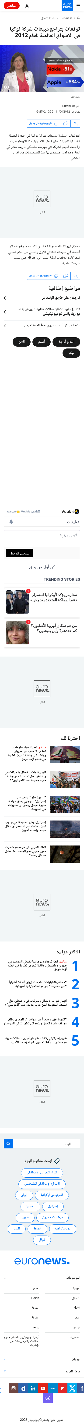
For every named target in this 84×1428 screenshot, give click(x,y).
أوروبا (76, 1288)
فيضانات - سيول (52, 1218)
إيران (24, 1195)
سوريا (25, 1218)
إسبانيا (30, 1206)
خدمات (75, 1360)
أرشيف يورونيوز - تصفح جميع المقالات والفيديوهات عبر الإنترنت (21, 1341)
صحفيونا (75, 1337)
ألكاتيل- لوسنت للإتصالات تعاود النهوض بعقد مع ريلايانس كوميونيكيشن (49, 311)
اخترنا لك (70, 738)
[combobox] (42, 1143)
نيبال (42, 1240)
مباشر (11, 5)
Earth (35, 1298)
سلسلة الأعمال (48, 19)
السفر (77, 1318)
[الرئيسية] (78, 18)
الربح (21, 342)
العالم (36, 1288)
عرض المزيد (73, 1372)
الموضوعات (73, 1278)
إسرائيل (53, 1206)
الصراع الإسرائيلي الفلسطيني (42, 1184)
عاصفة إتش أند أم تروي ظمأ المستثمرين (52, 325)
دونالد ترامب (62, 1229)
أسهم (41, 342)
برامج (36, 1327)
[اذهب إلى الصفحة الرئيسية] (67, 5)
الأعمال (76, 1298)
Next (77, 1308)
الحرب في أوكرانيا (52, 1195)
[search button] (8, 1143)
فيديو (76, 1327)
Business (66, 19)
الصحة (37, 1229)
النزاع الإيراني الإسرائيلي (42, 1173)
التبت (17, 1229)
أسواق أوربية (66, 342)
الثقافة (35, 1318)
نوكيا (71, 353)
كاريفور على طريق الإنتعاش (61, 298)
